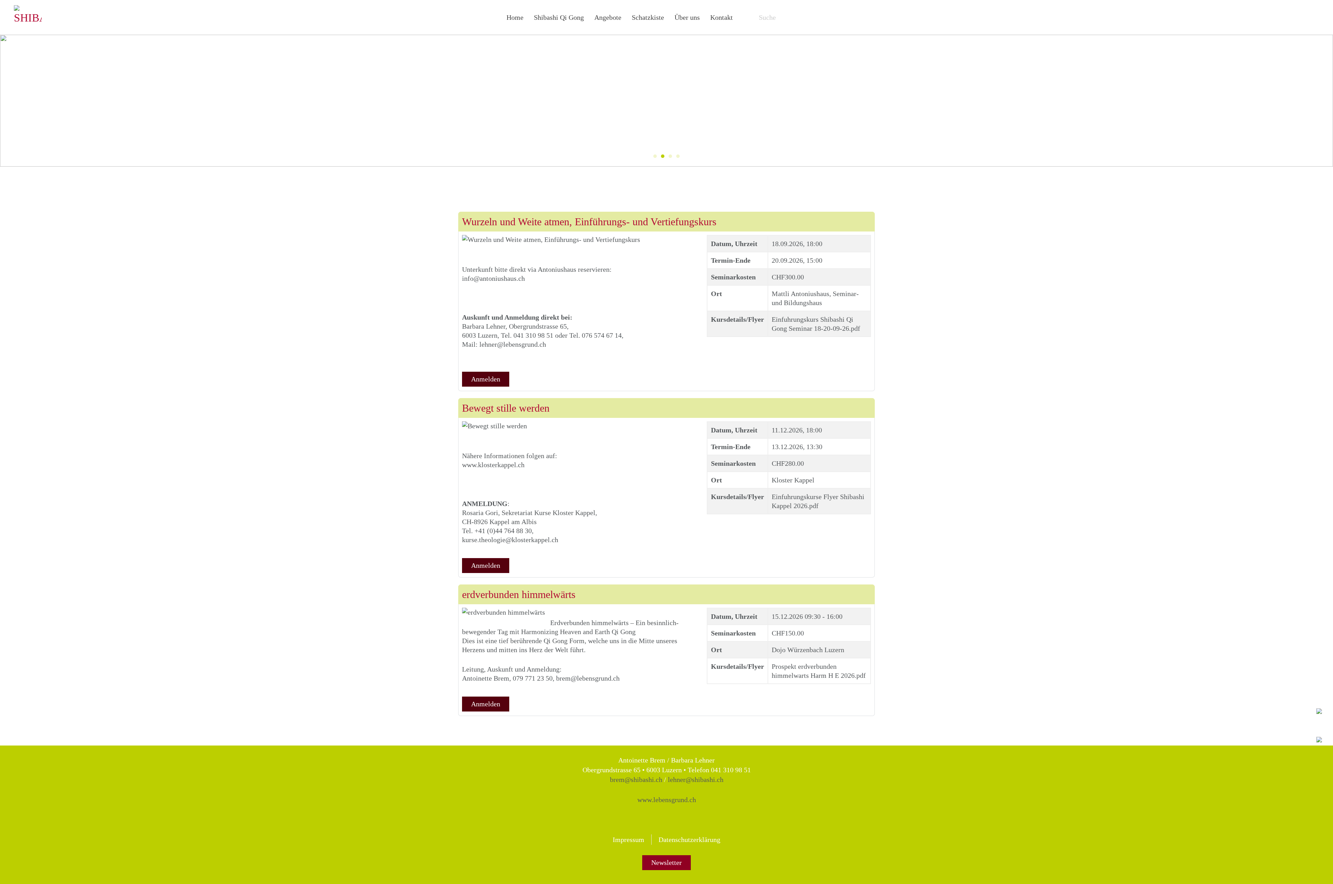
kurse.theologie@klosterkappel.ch (510, 540)
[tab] (655, 156)
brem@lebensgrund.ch (588, 678)
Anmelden (485, 379)
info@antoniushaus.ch (493, 278)
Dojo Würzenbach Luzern (808, 650)
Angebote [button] (607, 17)
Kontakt (721, 17)
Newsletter (666, 862)
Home (514, 17)
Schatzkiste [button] (648, 17)
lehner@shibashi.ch (695, 779)
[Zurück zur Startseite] (28, 17)
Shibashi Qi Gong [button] (559, 17)
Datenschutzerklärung (689, 839)
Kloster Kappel (793, 480)
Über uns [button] (687, 17)
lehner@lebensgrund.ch (512, 344)
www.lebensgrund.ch (666, 799)
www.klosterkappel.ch (493, 465)
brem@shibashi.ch (636, 779)
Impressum (628, 839)
